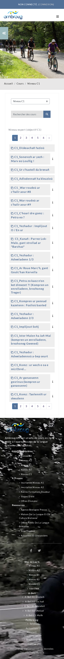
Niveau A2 (26, 460)
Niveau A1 (26, 456)
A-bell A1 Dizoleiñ (34, 597)
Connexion (46, 4)
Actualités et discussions (34, 535)
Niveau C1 (33, 83)
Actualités (32, 628)
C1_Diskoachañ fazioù (29, 148)
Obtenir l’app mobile (32, 652)
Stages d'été (27, 496)
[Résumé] (53, 158)
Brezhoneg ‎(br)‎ (34, 639)
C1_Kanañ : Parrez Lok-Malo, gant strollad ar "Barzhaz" (29, 242)
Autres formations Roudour (35, 492)
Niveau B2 (26, 469)
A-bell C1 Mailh (34, 615)
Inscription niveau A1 (32, 482)
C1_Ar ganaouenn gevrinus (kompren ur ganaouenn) (25, 381)
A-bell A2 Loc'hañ (34, 601)
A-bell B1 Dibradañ (34, 606)
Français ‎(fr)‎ (32, 635)
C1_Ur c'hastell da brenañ (31, 169)
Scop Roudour (28, 531)
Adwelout (34, 588)
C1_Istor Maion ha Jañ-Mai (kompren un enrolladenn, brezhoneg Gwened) (31, 339)
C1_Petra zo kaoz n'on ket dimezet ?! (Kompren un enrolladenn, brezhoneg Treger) (30, 286)
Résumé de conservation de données (32, 648)
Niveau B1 (26, 465)
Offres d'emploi (29, 501)
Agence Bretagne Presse (34, 509)
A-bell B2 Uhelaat (34, 610)
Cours (20, 83)
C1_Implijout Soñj (26, 326)
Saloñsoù (34, 623)
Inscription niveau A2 (32, 487)
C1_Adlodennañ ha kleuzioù (33, 178)
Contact (32, 632)
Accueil (8, 83)
